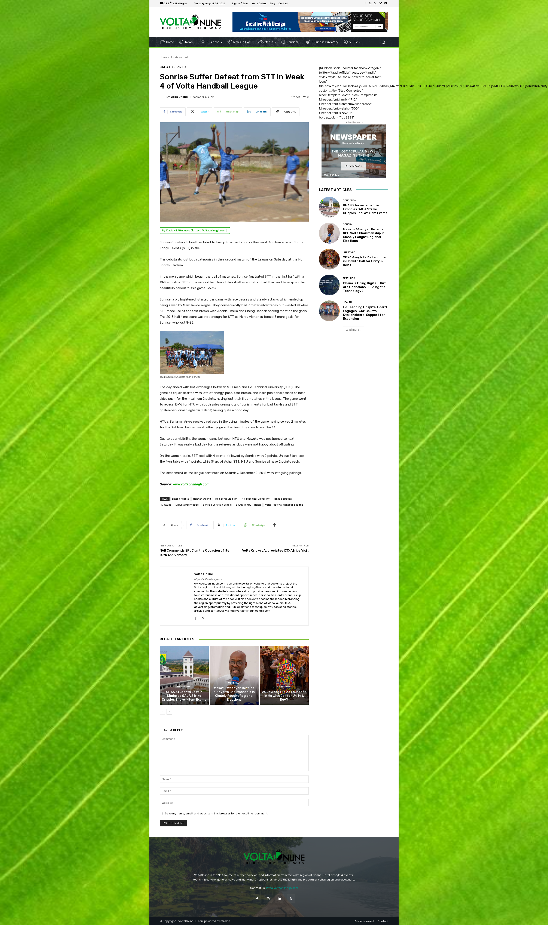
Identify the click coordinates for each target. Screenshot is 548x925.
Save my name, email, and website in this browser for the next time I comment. (216, 813)
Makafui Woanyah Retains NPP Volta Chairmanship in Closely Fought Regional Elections (234, 694)
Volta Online (179, 96)
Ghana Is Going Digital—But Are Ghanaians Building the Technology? (364, 287)
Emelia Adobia (180, 498)
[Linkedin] (279, 898)
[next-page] (169, 712)
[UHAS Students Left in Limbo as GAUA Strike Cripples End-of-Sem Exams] (184, 675)
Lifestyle (283, 686)
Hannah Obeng (202, 498)
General (233, 683)
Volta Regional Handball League (284, 504)
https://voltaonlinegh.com (208, 579)
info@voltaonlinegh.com (282, 887)
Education (184, 686)
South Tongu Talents (248, 504)
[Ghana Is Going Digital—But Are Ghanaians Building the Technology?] (329, 285)
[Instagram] (370, 3)
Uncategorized (179, 57)
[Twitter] (375, 3)
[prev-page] (162, 712)
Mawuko (166, 504)
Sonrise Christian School (217, 504)
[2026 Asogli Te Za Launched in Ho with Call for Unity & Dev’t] (284, 675)
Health (347, 302)
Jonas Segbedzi (283, 498)
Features (349, 278)
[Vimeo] (380, 3)
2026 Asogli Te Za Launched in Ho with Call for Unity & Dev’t (284, 696)
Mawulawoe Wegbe (187, 504)
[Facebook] (365, 3)
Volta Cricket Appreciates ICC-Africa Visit (275, 550)
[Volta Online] (163, 97)
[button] (383, 42)
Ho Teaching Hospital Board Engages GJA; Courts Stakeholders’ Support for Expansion (365, 313)
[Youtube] (385, 3)
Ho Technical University (256, 498)
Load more (352, 330)
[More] (274, 525)
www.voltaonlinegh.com (190, 484)
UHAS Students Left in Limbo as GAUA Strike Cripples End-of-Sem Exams (184, 696)
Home (163, 57)
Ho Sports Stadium (226, 498)
